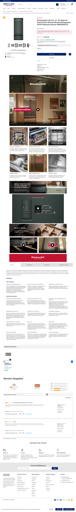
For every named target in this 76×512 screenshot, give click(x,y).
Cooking (47, 477)
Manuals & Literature (64, 264)
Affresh (33, 493)
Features (12, 264)
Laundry (47, 482)
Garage (47, 486)
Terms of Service (20, 484)
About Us (19, 478)
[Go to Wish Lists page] (68, 4)
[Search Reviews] (47, 394)
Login (61, 5)
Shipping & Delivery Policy (23, 488)
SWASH (33, 492)
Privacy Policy (20, 486)
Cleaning (48, 478)
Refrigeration (48, 480)
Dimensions (46, 264)
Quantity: (39, 48)
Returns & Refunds (21, 482)
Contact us (19, 477)
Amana (33, 488)
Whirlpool (34, 478)
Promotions (19, 480)
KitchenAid (34, 477)
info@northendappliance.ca (67, 482)
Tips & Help (51, 8)
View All (33, 495)
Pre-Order (48, 490)
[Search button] (57, 4)
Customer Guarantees (21, 490)
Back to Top (14, 438)
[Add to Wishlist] (70, 54)
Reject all (59, 509)
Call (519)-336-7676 (65, 480)
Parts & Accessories (50, 484)
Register (65, 5)
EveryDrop (34, 490)
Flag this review (29, 413)
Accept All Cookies (69, 509)
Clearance (48, 488)
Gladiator (33, 484)
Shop (8, 8)
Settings (51, 509)
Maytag (33, 486)
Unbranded (34, 482)
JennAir (33, 480)
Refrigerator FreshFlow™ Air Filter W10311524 (8, 364)
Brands (13, 8)
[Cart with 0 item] (71, 4)
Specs (29, 264)
